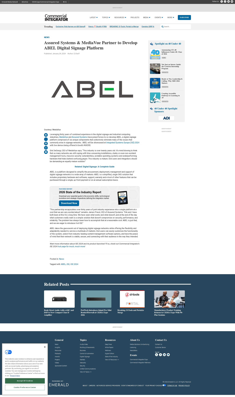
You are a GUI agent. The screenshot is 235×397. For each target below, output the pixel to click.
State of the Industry (111, 356)
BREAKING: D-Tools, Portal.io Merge (124, 27)
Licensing (133, 347)
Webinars (108, 350)
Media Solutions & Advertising (139, 344)
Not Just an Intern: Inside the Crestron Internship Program (171, 66)
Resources (119, 17)
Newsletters (133, 350)
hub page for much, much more (71, 246)
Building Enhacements (87, 347)
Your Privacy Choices (153, 385)
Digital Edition (109, 353)
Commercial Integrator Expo (139, 359)
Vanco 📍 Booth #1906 (97, 27)
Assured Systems (79, 137)
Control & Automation (87, 353)
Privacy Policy (15, 376)
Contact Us (158, 344)
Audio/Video (84, 344)
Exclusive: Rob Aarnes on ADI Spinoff (70, 27)
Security (82, 366)
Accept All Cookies (25, 381)
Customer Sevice (160, 347)
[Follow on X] (221, 1)
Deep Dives (108, 344)
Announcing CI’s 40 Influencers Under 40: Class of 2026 (172, 52)
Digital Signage (85, 356)
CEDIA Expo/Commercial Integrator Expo (45, 2)
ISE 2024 (74, 264)
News (46, 37)
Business (83, 350)
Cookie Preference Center (25, 387)
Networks (83, 363)
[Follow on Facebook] (225, 1)
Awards (57, 356)
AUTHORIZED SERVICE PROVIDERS (108, 385)
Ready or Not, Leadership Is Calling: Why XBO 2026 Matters (172, 81)
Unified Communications (88, 369)
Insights (165, 72)
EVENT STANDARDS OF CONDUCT (132, 385)
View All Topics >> (86, 372)
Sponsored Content (61, 366)
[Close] (44, 347)
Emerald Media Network (10, 2)
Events (158, 17)
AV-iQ (65, 2)
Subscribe (184, 17)
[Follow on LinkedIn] (228, 1)
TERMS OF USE (172, 385)
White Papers (109, 347)
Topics (105, 17)
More (169, 17)
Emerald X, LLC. (173, 382)
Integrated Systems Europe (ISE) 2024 (122, 142)
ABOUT (85, 385)
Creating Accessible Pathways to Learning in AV (171, 95)
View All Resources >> (112, 360)
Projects (135, 17)
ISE (68, 264)
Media (145, 17)
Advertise (25, 2)
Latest (93, 17)
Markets (82, 360)
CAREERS (92, 385)
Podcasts (58, 353)
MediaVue (63, 137)
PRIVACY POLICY (184, 385)
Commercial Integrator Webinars (140, 362)
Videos (57, 363)
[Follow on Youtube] (232, 1)
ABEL (63, 264)
